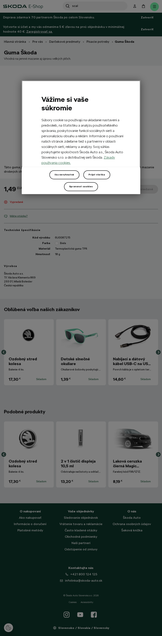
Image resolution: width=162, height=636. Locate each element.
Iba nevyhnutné (64, 174)
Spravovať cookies (81, 186)
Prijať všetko (97, 174)
